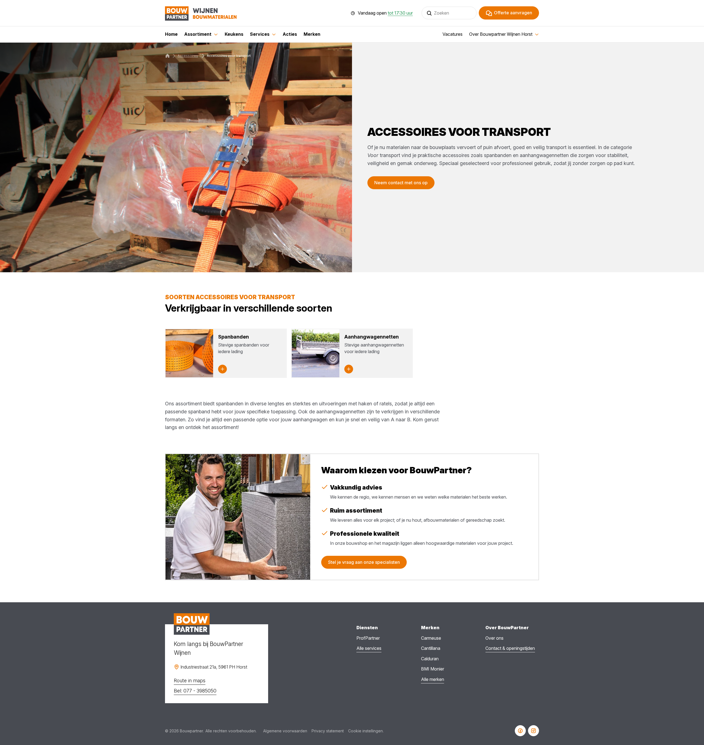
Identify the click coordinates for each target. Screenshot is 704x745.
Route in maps (189, 680)
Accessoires (188, 56)
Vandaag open (385, 13)
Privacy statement (328, 730)
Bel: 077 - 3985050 (195, 691)
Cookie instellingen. (366, 730)
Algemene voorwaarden (285, 730)
